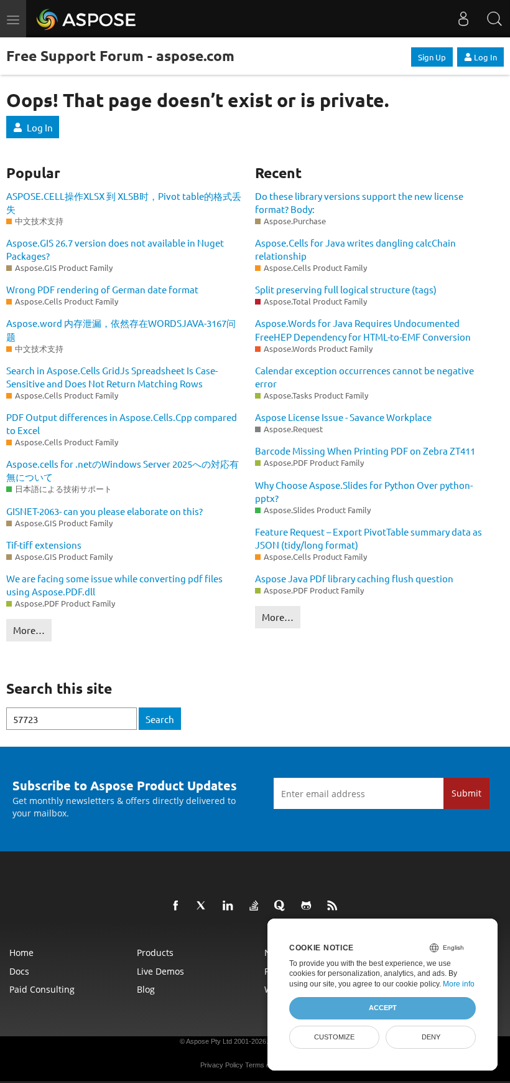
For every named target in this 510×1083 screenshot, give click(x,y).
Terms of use (265, 1065)
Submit (466, 793)
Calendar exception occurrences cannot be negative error (364, 376)
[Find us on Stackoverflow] (256, 906)
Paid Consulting (42, 989)
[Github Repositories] (308, 906)
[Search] (494, 18)
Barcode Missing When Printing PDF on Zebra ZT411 (365, 450)
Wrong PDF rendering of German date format (102, 289)
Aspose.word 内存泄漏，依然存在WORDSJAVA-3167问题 (121, 329)
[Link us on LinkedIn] (230, 906)
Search (160, 719)
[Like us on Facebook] (178, 906)
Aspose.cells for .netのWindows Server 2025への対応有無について (122, 470)
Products (155, 952)
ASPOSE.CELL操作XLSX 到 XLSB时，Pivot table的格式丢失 (123, 202)
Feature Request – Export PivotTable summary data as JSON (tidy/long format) (368, 538)
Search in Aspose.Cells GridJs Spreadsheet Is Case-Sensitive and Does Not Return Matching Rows (112, 376)
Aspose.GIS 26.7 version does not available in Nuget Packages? (115, 249)
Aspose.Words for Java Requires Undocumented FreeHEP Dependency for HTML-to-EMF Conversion (363, 329)
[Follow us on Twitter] (204, 906)
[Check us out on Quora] (282, 906)
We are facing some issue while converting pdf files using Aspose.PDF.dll (114, 584)
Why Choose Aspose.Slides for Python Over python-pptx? (364, 491)
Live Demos (160, 971)
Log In (485, 57)
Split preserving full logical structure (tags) (346, 289)
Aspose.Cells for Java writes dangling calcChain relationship (355, 249)
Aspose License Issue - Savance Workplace (343, 417)
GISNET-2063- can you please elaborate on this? (104, 511)
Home (21, 952)
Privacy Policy (221, 1065)
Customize (334, 1037)
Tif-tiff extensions (43, 545)
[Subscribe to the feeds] (335, 906)
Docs (19, 971)
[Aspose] (86, 18)
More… (29, 630)
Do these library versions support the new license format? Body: (359, 202)
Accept (383, 1007)
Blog (146, 989)
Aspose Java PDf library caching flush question (354, 578)
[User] (463, 18)
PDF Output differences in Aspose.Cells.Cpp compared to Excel (121, 423)
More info (459, 984)
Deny (431, 1037)
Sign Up (432, 57)
